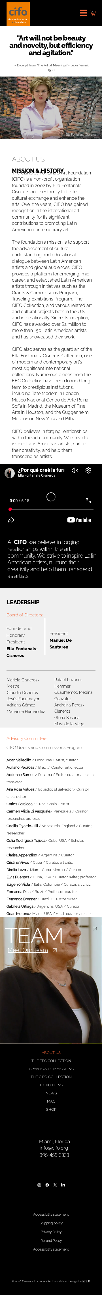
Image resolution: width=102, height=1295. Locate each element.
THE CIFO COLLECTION (51, 1077)
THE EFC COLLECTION (51, 1061)
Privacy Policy (51, 1232)
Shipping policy (51, 1223)
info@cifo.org (54, 1148)
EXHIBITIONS (51, 1085)
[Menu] (83, 13)
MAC (51, 1101)
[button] (93, 12)
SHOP (51, 1109)
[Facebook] (47, 1185)
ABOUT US (51, 1053)
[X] (55, 1185)
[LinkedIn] (63, 1185)
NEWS (51, 1093)
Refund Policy (51, 1241)
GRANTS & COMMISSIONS (51, 1069)
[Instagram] (39, 1185)
